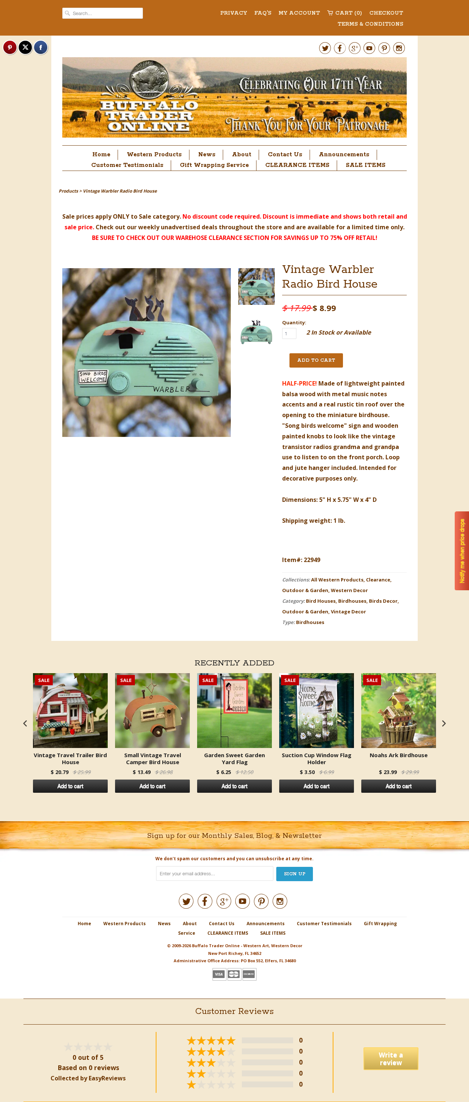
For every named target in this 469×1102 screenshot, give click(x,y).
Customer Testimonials (127, 165)
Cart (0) (348, 13)
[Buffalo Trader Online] (234, 99)
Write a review (391, 1058)
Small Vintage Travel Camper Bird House (152, 759)
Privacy (233, 13)
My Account (299, 13)
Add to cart (70, 786)
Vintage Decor (348, 611)
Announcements (344, 154)
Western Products (154, 154)
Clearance (378, 579)
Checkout (386, 13)
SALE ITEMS (365, 165)
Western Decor (349, 590)
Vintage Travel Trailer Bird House (70, 759)
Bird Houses (321, 601)
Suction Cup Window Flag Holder (316, 759)
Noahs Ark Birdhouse (399, 755)
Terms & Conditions (370, 24)
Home (101, 154)
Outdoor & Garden (305, 590)
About (241, 154)
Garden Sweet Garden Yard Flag (234, 759)
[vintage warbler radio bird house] (256, 288)
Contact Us (285, 154)
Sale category (159, 216)
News (206, 154)
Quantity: (294, 322)
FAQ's (262, 13)
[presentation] (25, 723)
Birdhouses (352, 601)
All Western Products (337, 579)
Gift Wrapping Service (214, 165)
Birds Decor (383, 601)
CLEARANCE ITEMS (297, 165)
